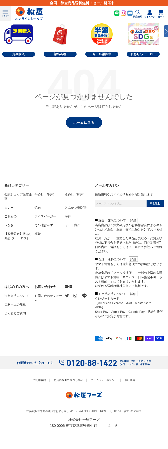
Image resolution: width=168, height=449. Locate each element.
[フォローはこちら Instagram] (78, 295)
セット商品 (72, 225)
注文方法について (16, 295)
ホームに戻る (84, 122)
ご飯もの (10, 216)
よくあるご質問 (15, 313)
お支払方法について (112, 293)
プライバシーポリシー (104, 380)
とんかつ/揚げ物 (76, 207)
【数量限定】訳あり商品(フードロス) (18, 236)
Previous (2, 31)
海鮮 (68, 216)
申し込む (155, 203)
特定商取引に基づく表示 (68, 380)
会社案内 (130, 380)
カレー (9, 207)
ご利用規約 (39, 380)
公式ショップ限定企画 (18, 197)
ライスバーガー (45, 216)
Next (166, 31)
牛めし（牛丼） (45, 194)
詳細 (133, 220)
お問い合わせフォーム (48, 298)
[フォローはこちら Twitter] (69, 295)
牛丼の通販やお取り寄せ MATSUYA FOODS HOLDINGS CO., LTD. (79, 411)
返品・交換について (112, 220)
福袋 (38, 234)
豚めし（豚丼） (75, 194)
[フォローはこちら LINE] (86, 296)
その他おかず (44, 225)
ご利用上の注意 (15, 304)
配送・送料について (112, 259)
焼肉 (38, 207)
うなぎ (9, 225)
